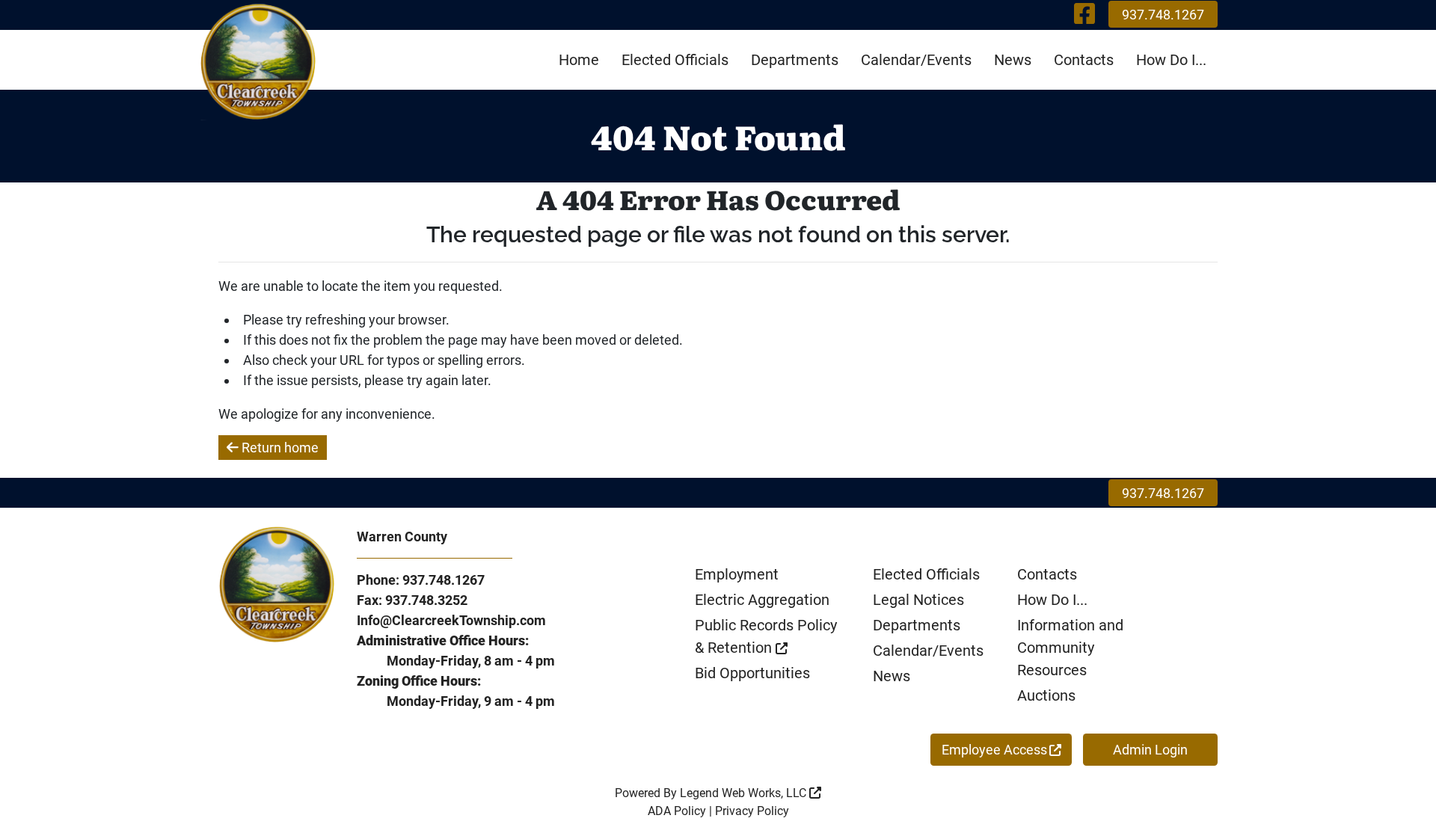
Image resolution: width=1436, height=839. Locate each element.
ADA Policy (677, 811)
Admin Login (1150, 749)
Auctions (1046, 695)
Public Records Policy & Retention (766, 636)
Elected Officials (675, 60)
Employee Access (994, 749)
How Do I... (1171, 60)
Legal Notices (918, 600)
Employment (737, 574)
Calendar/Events (916, 60)
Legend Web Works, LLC (744, 793)
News (1012, 60)
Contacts (1084, 60)
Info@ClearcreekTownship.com (451, 620)
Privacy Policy (752, 811)
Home (579, 60)
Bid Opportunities (752, 673)
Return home (279, 447)
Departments (794, 60)
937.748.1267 (1163, 14)
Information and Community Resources (1070, 647)
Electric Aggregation (762, 600)
